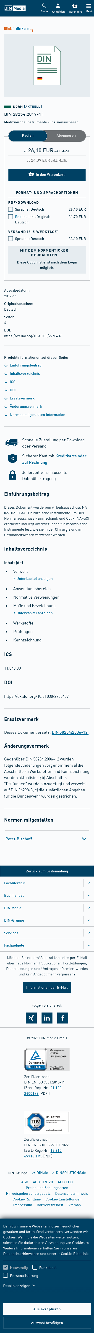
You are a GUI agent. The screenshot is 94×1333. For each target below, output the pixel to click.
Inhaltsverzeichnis (24, 373)
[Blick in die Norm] (47, 61)
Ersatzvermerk (22, 398)
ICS (12, 381)
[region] (47, 1258)
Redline (21, 216)
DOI (12, 390)
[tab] (47, 839)
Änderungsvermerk (25, 406)
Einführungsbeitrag (25, 365)
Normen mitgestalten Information (37, 414)
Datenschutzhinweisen (21, 1253)
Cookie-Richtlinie (75, 1253)
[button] (58, 8)
